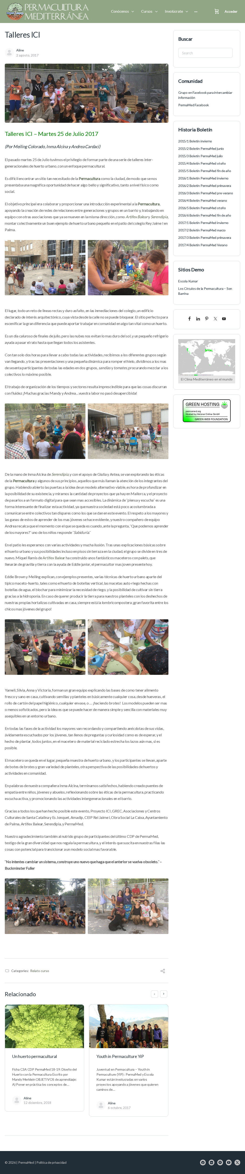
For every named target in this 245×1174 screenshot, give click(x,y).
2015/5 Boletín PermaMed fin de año (204, 171)
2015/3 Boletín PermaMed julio (200, 156)
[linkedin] (211, 1162)
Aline (20, 50)
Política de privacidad (51, 1162)
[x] (237, 1162)
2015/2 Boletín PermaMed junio (201, 148)
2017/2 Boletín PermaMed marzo (202, 230)
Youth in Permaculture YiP (120, 1056)
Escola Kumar (188, 281)
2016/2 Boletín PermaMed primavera (204, 186)
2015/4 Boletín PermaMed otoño (202, 163)
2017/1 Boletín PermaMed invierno (203, 223)
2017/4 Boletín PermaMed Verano (203, 245)
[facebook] (203, 1162)
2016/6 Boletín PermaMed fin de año (204, 215)
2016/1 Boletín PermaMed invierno (203, 178)
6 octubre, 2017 (119, 1108)
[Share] (163, 971)
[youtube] (229, 1162)
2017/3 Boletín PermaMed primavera (204, 237)
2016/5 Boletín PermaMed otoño (202, 208)
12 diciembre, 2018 (37, 1103)
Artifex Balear (54, 557)
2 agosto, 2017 (27, 55)
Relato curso (39, 971)
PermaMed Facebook (193, 105)
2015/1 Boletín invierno (195, 141)
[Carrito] (217, 11)
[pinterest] (220, 1162)
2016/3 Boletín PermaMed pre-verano (205, 193)
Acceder (231, 11)
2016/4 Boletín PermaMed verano (202, 200)
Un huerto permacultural (34, 1056)
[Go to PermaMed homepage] (47, 11)
